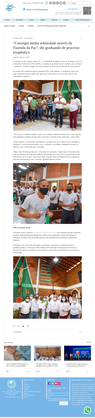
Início (25, 382)
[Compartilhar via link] (28, 326)
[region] (17, 13)
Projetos (31, 26)
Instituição (27, 386)
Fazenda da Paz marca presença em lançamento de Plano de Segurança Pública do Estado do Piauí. (77, 365)
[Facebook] (49, 383)
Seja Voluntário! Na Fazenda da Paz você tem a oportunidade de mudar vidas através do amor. (17, 365)
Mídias (26, 393)
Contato (26, 389)
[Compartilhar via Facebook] (14, 326)
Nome (49, 391)
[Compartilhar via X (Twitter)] (18, 326)
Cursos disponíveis (29, 395)
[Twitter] (52, 383)
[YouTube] (55, 383)
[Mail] (16, 13)
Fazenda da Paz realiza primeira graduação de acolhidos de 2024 (47, 365)
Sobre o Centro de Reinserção (32, 391)
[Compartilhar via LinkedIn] (23, 326)
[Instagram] (59, 383)
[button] (19, 19)
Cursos (21, 26)
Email (49, 397)
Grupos (26, 397)
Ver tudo (89, 342)
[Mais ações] (81, 38)
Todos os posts (9, 26)
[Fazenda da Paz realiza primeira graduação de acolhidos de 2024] (47, 353)
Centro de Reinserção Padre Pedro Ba (52, 26)
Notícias (26, 388)
